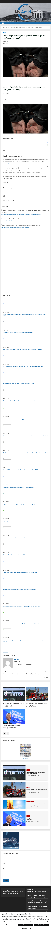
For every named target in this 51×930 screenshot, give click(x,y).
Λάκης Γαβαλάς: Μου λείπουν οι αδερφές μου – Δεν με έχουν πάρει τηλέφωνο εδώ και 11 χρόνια (22, 349)
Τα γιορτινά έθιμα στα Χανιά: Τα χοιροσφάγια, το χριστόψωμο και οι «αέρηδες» (19, 504)
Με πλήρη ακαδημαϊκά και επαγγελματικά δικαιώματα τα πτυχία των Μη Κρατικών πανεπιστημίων (23, 366)
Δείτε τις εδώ (25, 758)
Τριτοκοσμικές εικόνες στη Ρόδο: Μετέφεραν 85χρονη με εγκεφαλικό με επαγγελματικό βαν (21, 623)
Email (4, 863)
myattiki (6, 41)
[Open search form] (49, 23)
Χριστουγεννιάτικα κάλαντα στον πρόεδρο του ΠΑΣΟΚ (14, 554)
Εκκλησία (13, 185)
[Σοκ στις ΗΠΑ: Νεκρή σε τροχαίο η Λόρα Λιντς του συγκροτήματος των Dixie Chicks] (7, 461)
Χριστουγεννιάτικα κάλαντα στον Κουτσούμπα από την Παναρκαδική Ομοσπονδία (19, 589)
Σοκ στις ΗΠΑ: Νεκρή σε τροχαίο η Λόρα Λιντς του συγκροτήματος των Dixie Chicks (20, 469)
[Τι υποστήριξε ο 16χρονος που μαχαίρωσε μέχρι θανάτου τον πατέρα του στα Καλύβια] (7, 564)
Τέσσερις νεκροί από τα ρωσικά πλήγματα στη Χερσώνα (14, 538)
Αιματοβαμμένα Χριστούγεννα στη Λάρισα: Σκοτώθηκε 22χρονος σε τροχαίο (18, 383)
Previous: (14, 673)
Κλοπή (4, 185)
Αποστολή (6, 880)
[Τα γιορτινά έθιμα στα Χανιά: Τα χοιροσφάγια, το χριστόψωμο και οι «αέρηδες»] (7, 495)
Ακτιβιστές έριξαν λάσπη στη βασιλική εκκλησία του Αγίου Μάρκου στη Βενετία (15, 227)
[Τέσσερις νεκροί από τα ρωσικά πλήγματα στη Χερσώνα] (7, 529)
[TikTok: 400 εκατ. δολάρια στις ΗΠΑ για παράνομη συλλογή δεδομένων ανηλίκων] (14, 694)
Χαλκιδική (8, 185)
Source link (5, 652)
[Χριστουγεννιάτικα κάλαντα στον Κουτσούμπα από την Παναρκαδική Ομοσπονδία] (7, 581)
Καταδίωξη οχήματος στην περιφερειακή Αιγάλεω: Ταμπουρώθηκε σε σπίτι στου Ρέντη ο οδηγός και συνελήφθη (25, 452)
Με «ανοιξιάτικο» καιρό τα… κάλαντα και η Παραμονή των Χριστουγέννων (18, 419)
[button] (2, 23)
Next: (37, 674)
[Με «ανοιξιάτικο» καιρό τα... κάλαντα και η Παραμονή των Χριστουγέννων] (7, 410)
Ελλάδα (4, 32)
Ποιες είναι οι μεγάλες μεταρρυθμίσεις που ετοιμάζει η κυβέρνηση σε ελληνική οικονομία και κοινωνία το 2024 (25, 435)
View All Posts (28, 664)
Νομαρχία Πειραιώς (30, 801)
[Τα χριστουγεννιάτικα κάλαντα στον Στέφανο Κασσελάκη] (7, 512)
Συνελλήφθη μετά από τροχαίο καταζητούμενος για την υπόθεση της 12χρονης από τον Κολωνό (22, 606)
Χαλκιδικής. (6, 163)
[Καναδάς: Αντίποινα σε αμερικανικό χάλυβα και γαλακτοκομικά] (14, 716)
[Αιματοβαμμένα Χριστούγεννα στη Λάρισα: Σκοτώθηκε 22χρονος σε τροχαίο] (7, 375)
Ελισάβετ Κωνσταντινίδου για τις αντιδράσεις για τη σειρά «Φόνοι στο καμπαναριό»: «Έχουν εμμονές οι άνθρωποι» (21, 214)
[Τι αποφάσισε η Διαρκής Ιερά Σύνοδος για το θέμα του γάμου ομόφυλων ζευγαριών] (21, 218)
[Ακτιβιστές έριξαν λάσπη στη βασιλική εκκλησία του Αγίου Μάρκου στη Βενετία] (20, 225)
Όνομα (4, 857)
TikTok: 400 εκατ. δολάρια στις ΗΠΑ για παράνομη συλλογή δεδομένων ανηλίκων (13, 704)
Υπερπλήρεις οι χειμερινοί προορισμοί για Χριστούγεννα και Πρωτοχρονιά (18, 332)
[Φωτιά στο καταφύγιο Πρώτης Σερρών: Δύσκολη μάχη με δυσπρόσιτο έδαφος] (37, 694)
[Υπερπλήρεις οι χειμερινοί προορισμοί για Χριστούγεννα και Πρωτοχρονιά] (7, 324)
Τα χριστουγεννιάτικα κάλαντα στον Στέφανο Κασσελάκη (14, 521)
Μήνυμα (5, 868)
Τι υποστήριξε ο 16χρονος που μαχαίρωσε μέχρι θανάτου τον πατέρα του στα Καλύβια (20, 572)
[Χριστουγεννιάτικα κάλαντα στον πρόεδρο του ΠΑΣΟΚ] (7, 546)
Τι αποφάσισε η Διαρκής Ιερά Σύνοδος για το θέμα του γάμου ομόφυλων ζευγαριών (15, 220)
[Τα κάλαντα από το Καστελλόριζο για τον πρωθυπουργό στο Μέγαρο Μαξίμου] (7, 478)
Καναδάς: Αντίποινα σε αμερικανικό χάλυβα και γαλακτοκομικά (12, 726)
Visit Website (18, 664)
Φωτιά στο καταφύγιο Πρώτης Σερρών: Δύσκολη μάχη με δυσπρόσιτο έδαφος (36, 704)
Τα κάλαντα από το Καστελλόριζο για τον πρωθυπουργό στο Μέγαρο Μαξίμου (18, 487)
